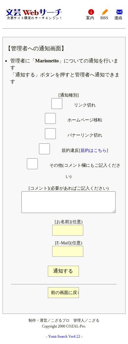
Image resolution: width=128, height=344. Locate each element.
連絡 (118, 18)
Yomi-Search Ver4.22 (64, 336)
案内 (90, 18)
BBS (104, 18)
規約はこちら (93, 150)
